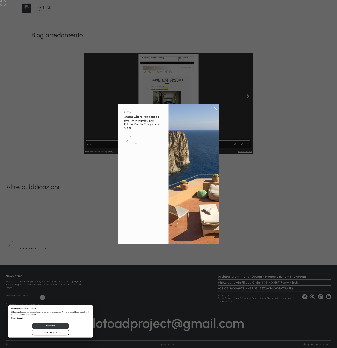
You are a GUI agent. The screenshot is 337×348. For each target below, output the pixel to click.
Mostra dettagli (17, 318)
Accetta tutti (50, 326)
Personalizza (49, 333)
